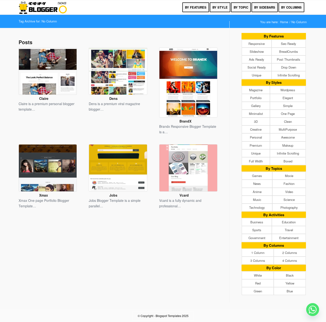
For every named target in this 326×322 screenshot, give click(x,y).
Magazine (256, 90)
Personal (256, 137)
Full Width (256, 161)
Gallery (256, 105)
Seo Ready (288, 43)
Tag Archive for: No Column (38, 21)
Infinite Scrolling (289, 75)
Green (258, 291)
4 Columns (289, 260)
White (258, 275)
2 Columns (289, 252)
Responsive (256, 43)
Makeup (287, 145)
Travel (289, 230)
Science (289, 199)
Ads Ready (256, 59)
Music (257, 199)
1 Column (257, 252)
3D (256, 121)
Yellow (289, 283)
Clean (288, 121)
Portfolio (256, 98)
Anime (257, 191)
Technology (257, 207)
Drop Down (288, 67)
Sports (256, 230)
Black (290, 275)
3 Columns (257, 260)
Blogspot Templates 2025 (172, 316)
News (257, 183)
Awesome (288, 137)
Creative (256, 129)
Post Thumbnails (288, 59)
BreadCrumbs (288, 51)
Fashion (289, 183)
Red (258, 283)
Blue (290, 291)
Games (257, 175)
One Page (288, 113)
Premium (256, 145)
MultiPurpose (288, 129)
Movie (289, 175)
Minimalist (256, 113)
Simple (288, 105)
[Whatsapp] (312, 309)
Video (289, 191)
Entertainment (289, 238)
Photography (289, 207)
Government (256, 238)
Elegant (288, 98)
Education (289, 222)
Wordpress (287, 90)
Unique (256, 75)
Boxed (288, 161)
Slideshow (257, 51)
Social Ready (256, 67)
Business (256, 222)
